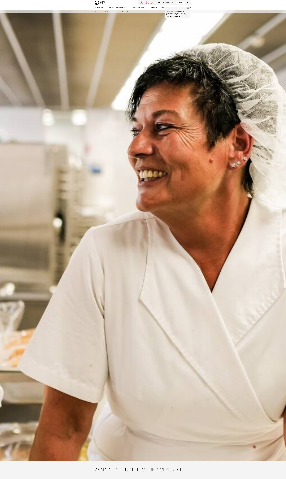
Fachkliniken (99, 7)
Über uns (109, 11)
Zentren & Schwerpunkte (117, 7)
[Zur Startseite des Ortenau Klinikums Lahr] (100, 2)
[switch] (172, 3)
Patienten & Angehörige (158, 7)
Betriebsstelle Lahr (99, 11)
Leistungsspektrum (138, 7)
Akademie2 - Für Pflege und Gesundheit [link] (123, 11)
